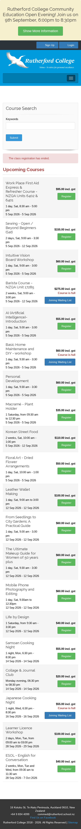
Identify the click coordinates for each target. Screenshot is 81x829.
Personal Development (17, 378)
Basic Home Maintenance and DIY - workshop (20, 348)
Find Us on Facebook (42, 817)
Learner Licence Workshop (19, 730)
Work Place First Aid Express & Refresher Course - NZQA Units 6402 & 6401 (22, 191)
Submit (14, 137)
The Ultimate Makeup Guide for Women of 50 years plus (22, 555)
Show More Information (40, 31)
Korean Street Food (22, 432)
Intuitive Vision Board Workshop (20, 257)
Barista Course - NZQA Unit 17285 (20, 285)
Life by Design (17, 617)
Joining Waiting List (60, 300)
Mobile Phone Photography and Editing (20, 589)
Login (70, 45)
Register (66, 196)
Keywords (12, 119)
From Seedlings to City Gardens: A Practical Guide (21, 521)
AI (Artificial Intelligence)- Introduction (16, 317)
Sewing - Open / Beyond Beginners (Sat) (21, 227)
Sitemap (73, 822)
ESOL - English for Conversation (21, 757)
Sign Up (49, 45)
